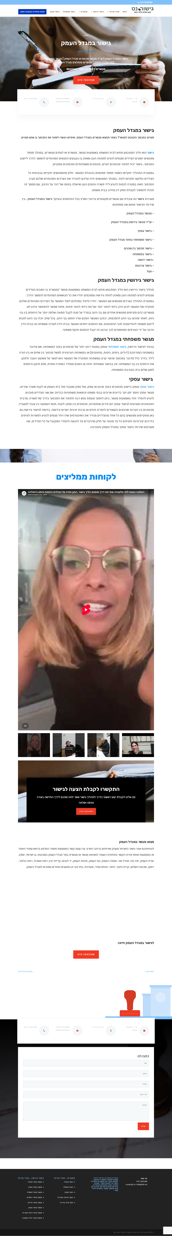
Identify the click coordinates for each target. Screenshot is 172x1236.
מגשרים (84, 12)
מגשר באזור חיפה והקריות (32, 1213)
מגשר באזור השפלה (34, 1192)
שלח (143, 1126)
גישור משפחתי (69, 12)
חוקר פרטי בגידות (66, 1203)
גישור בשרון (69, 1192)
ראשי (125, 12)
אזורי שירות (114, 12)
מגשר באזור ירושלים (34, 1197)
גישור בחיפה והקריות (65, 1197)
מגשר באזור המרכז (35, 1182)
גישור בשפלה (68, 1187)
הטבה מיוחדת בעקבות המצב (32, 11)
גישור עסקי (55, 12)
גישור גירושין (98, 12)
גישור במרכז (68, 1182)
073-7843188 (146, 2)
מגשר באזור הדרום (35, 1203)
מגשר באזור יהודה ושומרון (32, 1218)
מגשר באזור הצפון (35, 1208)
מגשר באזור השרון (35, 1187)
